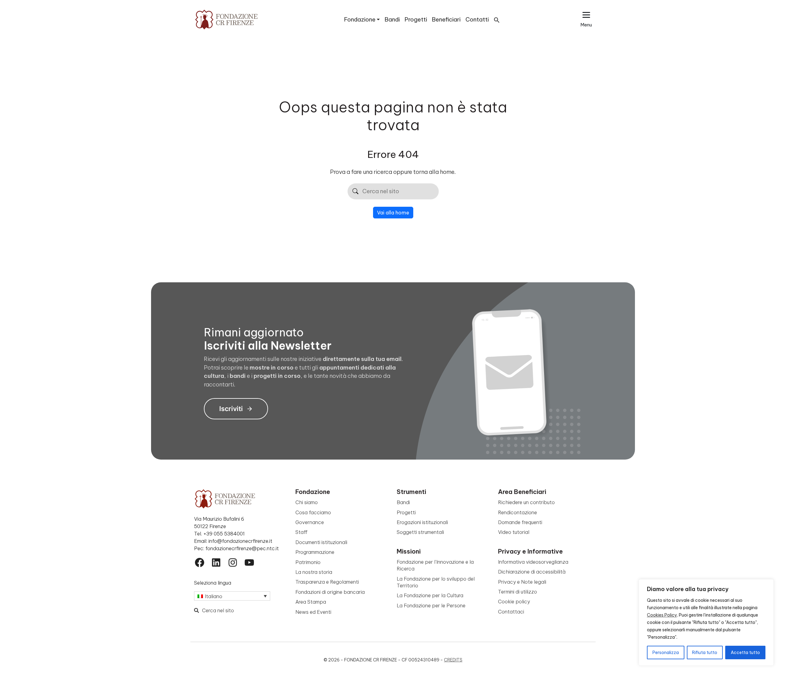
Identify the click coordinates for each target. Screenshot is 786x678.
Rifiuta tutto (704, 652)
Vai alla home (393, 213)
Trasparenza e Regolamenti (327, 582)
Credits (453, 660)
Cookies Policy (662, 615)
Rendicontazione (517, 512)
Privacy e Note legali (522, 582)
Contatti (477, 19)
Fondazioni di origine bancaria (330, 592)
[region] (706, 622)
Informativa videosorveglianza (533, 562)
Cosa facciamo (313, 512)
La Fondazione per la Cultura (430, 595)
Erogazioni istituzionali (422, 522)
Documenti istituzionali (321, 542)
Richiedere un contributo (526, 502)
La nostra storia (313, 572)
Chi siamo (306, 502)
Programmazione (314, 552)
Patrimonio (308, 562)
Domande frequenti (520, 522)
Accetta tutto (745, 652)
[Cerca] (355, 191)
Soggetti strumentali (420, 532)
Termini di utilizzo (517, 592)
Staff (301, 532)
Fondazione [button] (359, 19)
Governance (309, 522)
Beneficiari (446, 19)
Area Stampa (310, 602)
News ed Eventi (313, 612)
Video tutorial (513, 532)
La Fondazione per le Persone (431, 605)
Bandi (392, 19)
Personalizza (665, 652)
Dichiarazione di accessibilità (532, 572)
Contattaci (511, 612)
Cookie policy (514, 601)
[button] (497, 19)
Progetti (416, 19)
